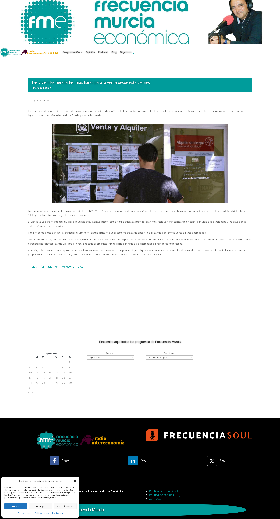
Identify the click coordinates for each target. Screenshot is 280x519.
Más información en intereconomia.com (58, 266)
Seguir (66, 460)
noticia (47, 87)
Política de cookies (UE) (164, 495)
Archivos (110, 353)
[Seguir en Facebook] (54, 460)
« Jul (30, 392)
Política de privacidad (44, 513)
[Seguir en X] (212, 461)
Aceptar (16, 506)
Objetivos (126, 52)
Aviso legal (58, 513)
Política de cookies (25, 513)
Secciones (169, 353)
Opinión (90, 52)
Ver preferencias (65, 506)
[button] (75, 481)
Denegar (40, 506)
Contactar (156, 499)
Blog (114, 52)
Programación (71, 52)
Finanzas (37, 87)
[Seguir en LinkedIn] (133, 460)
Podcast (103, 52)
